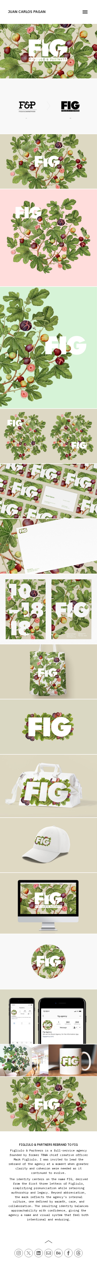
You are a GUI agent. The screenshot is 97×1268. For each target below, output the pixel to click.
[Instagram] (18, 1253)
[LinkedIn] (38, 1253)
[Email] (48, 1253)
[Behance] (58, 1253)
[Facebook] (68, 1253)
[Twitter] (28, 1253)
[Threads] (78, 1253)
